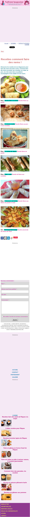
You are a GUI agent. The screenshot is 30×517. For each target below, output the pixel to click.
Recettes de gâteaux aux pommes (15, 492)
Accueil (6, 43)
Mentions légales (6, 508)
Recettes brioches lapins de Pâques (15, 438)
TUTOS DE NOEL (7, 323)
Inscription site (6, 506)
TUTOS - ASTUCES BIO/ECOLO (7, 328)
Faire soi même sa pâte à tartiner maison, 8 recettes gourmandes (15, 460)
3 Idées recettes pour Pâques (15, 428)
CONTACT (15, 372)
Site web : (3, 294)
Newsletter (5, 504)
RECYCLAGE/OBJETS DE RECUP (21, 325)
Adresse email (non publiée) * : (9, 289)
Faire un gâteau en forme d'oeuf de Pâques (15, 449)
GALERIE (15, 377)
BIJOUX (8, 329)
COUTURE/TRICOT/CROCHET (8, 325)
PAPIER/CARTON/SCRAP (6, 326)
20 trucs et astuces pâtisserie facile (15, 482)
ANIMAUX (27, 328)
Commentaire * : (5, 300)
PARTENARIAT (15, 374)
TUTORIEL (13, 43)
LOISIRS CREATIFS (15, 323)
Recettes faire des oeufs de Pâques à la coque (15, 417)
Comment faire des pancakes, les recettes (15, 472)
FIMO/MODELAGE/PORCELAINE (16, 329)
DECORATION (23, 323)
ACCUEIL (15, 369)
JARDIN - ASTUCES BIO (19, 328)
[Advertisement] (15, 24)
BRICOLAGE (14, 326)
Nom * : (3, 283)
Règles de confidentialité (9, 511)
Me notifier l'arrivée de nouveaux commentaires (15, 316)
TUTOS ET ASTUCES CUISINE (23, 326)
